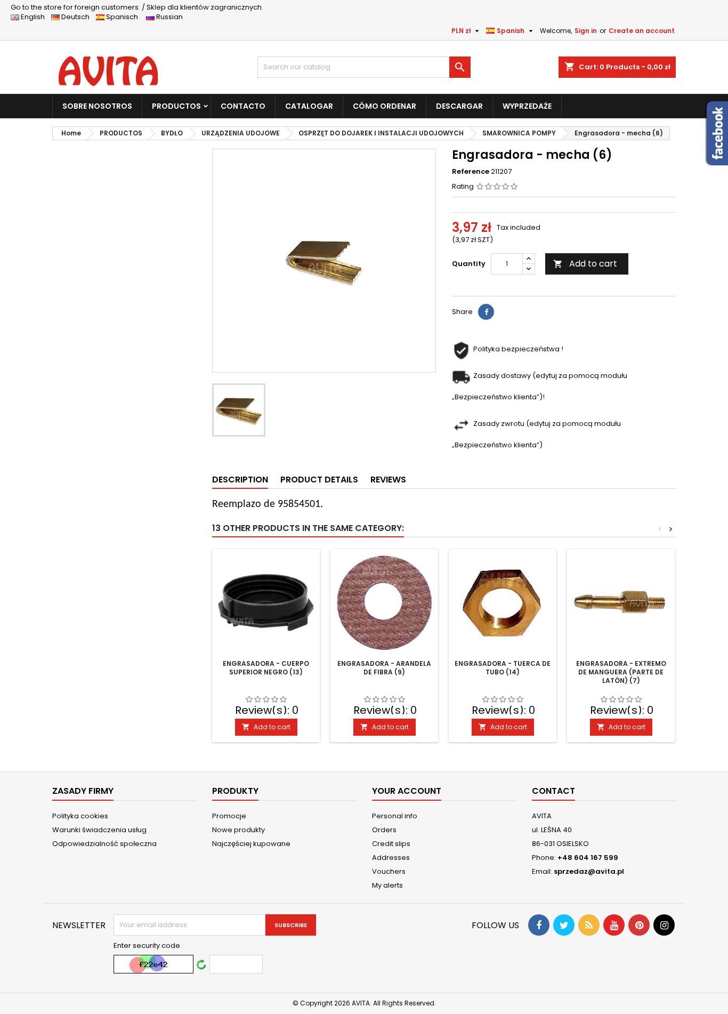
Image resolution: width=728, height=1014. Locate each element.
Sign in (586, 30)
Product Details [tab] (319, 479)
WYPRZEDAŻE (527, 106)
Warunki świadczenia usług (99, 830)
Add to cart (585, 263)
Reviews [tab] (388, 479)
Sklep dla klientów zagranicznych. (137, 7)
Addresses (391, 857)
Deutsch (77, 17)
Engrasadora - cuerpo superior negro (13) (266, 668)
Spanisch (124, 17)
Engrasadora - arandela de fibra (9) (384, 668)
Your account (406, 791)
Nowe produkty (238, 830)
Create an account (642, 30)
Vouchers (389, 871)
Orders (384, 830)
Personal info (394, 816)
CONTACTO (243, 106)
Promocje (229, 816)
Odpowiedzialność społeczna (104, 844)
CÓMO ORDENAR (384, 106)
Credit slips (391, 844)
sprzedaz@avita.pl (589, 871)
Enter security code (147, 946)
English (35, 17)
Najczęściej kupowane (251, 844)
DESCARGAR (459, 106)
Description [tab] (240, 479)
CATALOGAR (309, 106)
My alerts (387, 885)
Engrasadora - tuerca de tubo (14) (503, 668)
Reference (470, 171)
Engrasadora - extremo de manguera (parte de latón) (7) (621, 672)
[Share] (486, 312)
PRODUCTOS (176, 106)
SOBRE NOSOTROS (97, 106)
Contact (553, 791)
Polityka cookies (80, 816)
